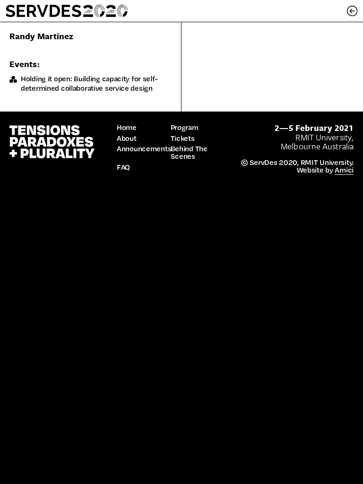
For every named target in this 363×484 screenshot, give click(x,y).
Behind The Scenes (189, 153)
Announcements (144, 149)
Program (185, 127)
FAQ (123, 167)
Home (127, 127)
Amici (344, 169)
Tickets (183, 138)
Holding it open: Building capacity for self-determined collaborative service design (89, 83)
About (127, 138)
